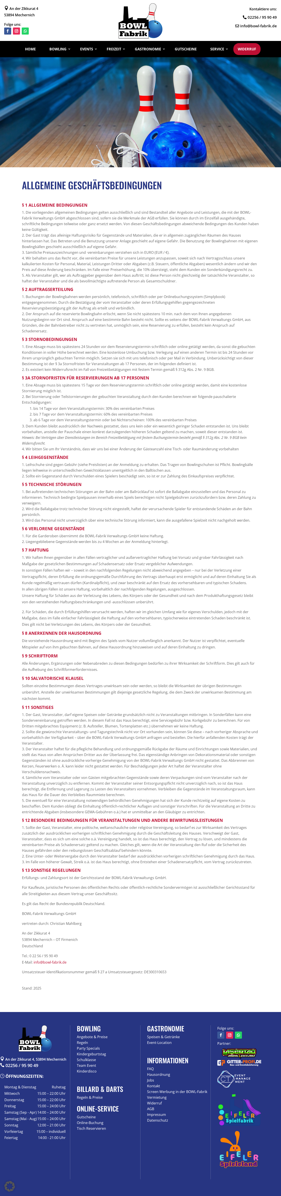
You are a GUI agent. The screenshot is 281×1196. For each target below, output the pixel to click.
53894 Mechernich (19, 15)
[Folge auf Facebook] (7, 31)
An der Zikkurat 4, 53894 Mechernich (33, 1059)
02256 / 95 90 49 (262, 17)
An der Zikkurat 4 (21, 8)
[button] (9, 1186)
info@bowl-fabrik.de (258, 25)
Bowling (58, 49)
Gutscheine (186, 49)
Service (217, 49)
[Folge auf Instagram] (16, 31)
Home (30, 49)
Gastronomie (148, 49)
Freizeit (114, 49)
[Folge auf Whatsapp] (25, 31)
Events (86, 49)
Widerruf (247, 49)
